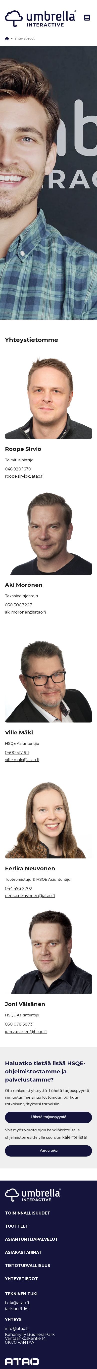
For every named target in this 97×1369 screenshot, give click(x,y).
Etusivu (7, 39)
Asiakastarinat (23, 1252)
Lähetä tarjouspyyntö (48, 1117)
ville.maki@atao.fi (22, 759)
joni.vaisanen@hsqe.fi (26, 1031)
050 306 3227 (18, 605)
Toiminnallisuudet (27, 1213)
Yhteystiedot (21, 1278)
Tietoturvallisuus (27, 1265)
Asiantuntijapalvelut (31, 1239)
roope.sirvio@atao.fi (24, 476)
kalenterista (74, 1137)
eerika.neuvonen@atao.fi (30, 895)
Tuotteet (16, 1226)
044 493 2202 (18, 888)
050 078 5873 (19, 1024)
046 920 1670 (18, 469)
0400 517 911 (17, 752)
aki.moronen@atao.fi (25, 612)
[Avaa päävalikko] (84, 17)
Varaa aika (49, 1151)
